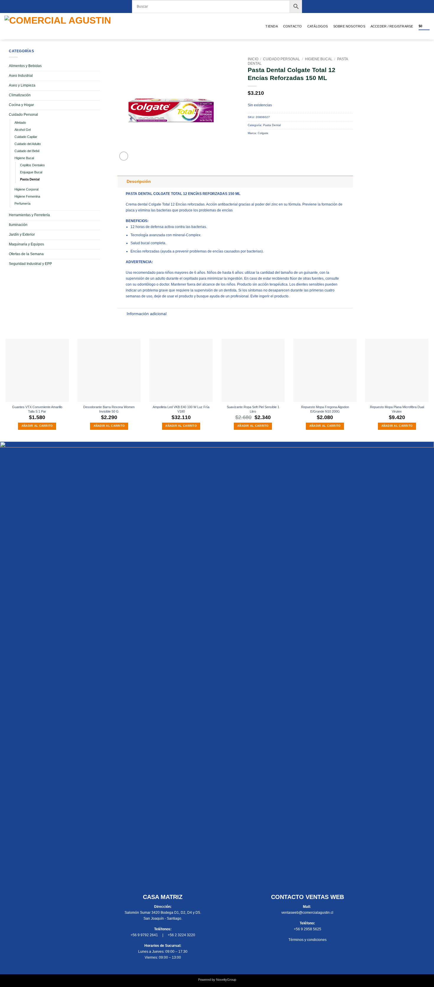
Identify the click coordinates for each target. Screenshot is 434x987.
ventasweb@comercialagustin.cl (307, 913)
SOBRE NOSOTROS (349, 26)
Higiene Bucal (24, 158)
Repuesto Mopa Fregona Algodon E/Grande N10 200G (325, 409)
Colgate (263, 133)
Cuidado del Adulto (27, 144)
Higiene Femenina (27, 196)
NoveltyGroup (226, 979)
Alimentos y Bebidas (25, 66)
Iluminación (18, 225)
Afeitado (20, 122)
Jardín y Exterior (22, 234)
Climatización (20, 95)
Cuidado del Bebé (27, 151)
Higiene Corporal (26, 189)
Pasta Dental (30, 179)
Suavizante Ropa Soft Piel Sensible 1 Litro (253, 409)
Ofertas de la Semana (26, 254)
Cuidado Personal (23, 115)
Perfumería (22, 203)
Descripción (139, 181)
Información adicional (147, 314)
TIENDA (271, 26)
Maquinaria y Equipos (26, 244)
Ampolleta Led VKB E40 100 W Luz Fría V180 (181, 409)
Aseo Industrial (21, 76)
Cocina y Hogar (21, 105)
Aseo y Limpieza (22, 85)
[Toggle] (122, 181)
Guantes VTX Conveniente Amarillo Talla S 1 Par (37, 409)
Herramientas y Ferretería (29, 215)
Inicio (253, 59)
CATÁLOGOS (317, 26)
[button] (392, 26)
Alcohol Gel (22, 129)
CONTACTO (292, 26)
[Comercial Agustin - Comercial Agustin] (68, 26)
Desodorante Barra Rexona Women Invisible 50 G (109, 409)
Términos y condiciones (307, 940)
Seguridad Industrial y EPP (30, 264)
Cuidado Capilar (25, 137)
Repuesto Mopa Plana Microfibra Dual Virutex (397, 409)
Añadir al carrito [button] (37, 425)
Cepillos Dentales (32, 165)
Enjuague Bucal (31, 172)
